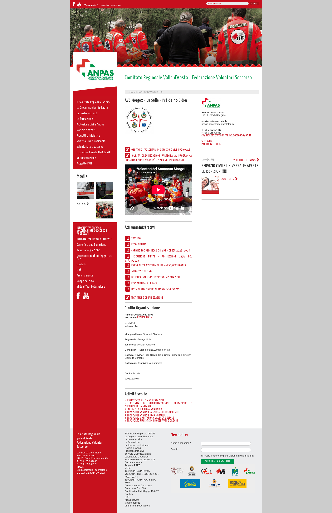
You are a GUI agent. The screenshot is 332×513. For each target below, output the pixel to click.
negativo (105, 5)
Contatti (129, 494)
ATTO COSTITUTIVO (141, 271)
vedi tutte (82, 203)
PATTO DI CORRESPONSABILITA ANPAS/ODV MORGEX (158, 265)
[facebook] (74, 5)
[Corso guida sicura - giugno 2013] (85, 198)
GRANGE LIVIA (144, 317)
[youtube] (79, 5)
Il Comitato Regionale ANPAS (140, 433)
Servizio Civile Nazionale (138, 453)
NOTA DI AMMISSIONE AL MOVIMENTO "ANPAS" (156, 289)
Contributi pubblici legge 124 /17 (142, 491)
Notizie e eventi (133, 448)
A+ (98, 5)
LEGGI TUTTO (228, 179)
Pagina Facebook (211, 144)
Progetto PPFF (132, 465)
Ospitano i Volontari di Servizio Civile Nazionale (160, 150)
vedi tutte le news (244, 160)
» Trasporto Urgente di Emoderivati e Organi (151, 420)
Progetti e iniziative (134, 451)
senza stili (115, 5)
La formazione (132, 442)
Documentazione (134, 462)
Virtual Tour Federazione (137, 505)
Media (82, 176)
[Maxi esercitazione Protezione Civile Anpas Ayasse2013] (104, 217)
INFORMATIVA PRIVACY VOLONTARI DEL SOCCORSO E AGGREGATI (142, 474)
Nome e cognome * (181, 443)
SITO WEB (207, 141)
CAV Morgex (155, 92)
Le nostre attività (133, 439)
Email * (174, 449)
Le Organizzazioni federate (139, 436)
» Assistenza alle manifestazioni (145, 400)
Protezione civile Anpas (137, 445)
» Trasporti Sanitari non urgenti (145, 415)
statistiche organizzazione (147, 297)
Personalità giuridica (144, 283)
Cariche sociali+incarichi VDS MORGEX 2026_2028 (160, 250)
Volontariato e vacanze (137, 456)
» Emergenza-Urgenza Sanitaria (143, 409)
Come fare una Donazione (138, 485)
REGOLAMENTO (139, 244)
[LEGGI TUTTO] (210, 193)
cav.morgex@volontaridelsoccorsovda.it (226, 135)
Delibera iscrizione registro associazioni (156, 277)
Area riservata (132, 500)
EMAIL (80, 467)
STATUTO (136, 238)
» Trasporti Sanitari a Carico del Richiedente (152, 412)
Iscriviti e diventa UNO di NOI (140, 459)
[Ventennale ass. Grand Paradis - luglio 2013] (104, 198)
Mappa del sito (132, 502)
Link (127, 497)
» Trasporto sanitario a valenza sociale (149, 418)
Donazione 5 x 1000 (135, 488)
